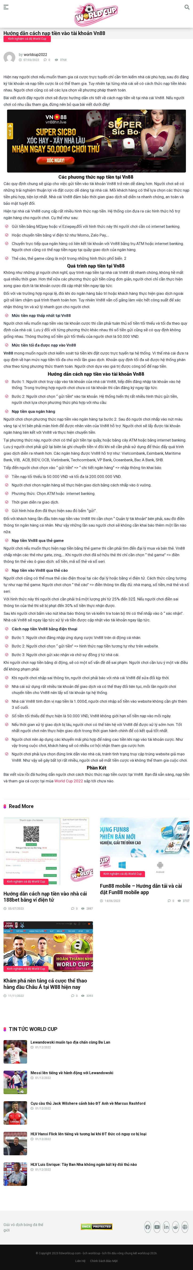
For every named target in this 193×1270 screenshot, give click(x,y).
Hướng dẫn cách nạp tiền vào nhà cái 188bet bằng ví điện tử (45, 897)
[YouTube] (157, 1227)
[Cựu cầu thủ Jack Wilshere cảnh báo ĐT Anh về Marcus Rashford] (15, 1123)
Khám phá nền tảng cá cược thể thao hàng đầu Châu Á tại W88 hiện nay (45, 984)
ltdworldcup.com (70, 1253)
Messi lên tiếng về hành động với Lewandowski (72, 1073)
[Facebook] (147, 1227)
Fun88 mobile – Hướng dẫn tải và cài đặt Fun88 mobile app (141, 889)
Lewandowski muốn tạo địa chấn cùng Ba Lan (70, 1042)
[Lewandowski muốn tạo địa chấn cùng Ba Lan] (15, 1062)
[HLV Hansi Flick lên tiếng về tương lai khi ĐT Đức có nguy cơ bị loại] (15, 1154)
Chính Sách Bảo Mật (104, 1261)
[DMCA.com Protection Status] (97, 1229)
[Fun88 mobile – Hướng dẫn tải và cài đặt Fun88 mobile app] (144, 847)
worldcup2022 (35, 54)
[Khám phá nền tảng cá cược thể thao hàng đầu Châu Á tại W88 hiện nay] (48, 946)
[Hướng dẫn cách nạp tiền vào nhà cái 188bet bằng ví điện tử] (48, 851)
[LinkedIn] (166, 1227)
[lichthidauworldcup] (96, 14)
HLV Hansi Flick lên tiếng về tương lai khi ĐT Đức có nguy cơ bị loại (88, 1134)
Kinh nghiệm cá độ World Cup (27, 38)
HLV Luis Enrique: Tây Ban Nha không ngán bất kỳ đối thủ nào (84, 1164)
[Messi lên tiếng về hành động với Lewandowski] (15, 1093)
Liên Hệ (80, 1261)
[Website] (185, 1227)
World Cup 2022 (68, 781)
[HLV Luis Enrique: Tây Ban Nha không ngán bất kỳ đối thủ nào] (15, 1184)
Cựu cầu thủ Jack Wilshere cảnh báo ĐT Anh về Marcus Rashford (88, 1103)
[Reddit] (175, 1227)
